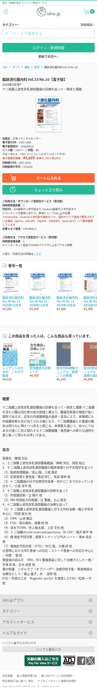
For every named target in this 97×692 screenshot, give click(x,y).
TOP (5, 67)
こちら (37, 254)
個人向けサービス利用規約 (56, 676)
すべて (16, 67)
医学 (37, 67)
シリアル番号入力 (48, 649)
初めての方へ (47, 56)
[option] (13, 291)
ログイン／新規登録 (49, 47)
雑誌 (27, 67)
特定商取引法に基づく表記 (17, 681)
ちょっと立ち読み (48, 189)
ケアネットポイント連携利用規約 (56, 681)
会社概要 (7, 676)
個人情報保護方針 (27, 676)
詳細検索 (87, 24)
